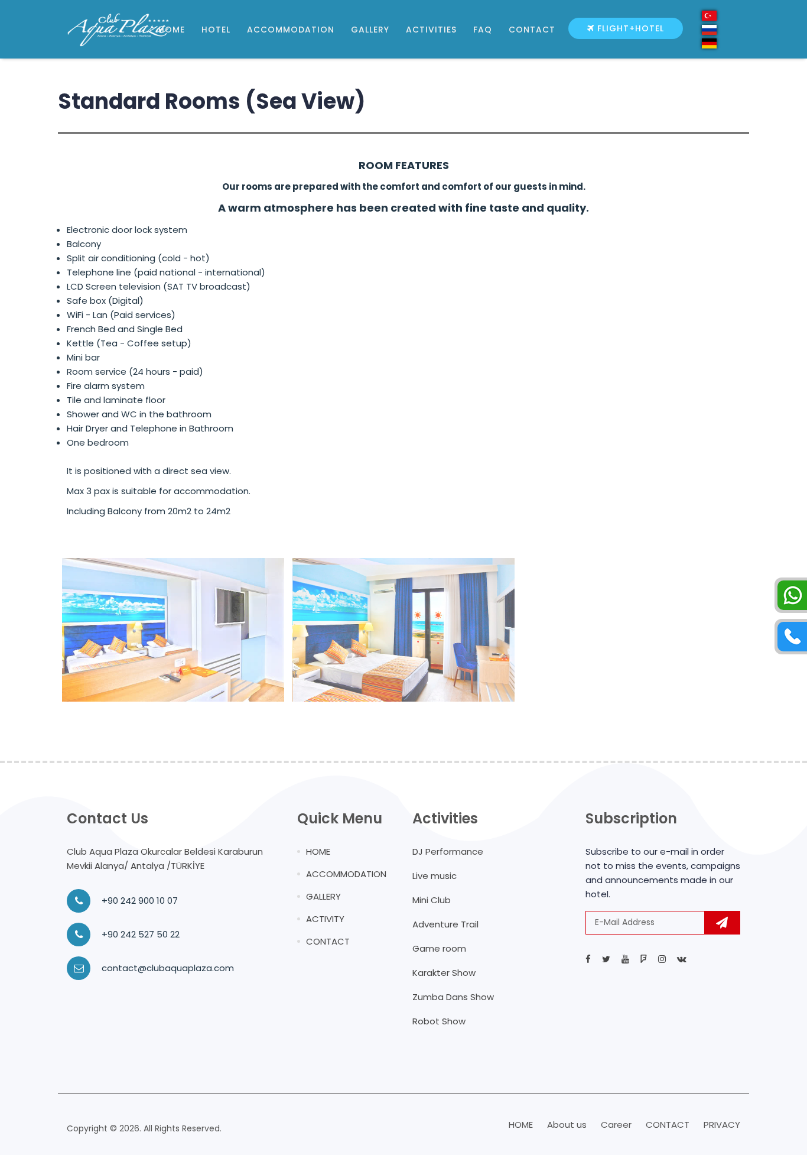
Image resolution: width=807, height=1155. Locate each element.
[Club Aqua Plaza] (87, 29)
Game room (439, 948)
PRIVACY (722, 1124)
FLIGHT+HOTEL (629, 28)
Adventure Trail (445, 924)
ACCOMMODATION (290, 29)
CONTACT (532, 29)
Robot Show (439, 1021)
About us (567, 1124)
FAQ (482, 29)
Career (616, 1124)
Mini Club (431, 900)
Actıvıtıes (431, 29)
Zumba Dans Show (453, 997)
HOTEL (215, 29)
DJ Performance (447, 851)
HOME (171, 29)
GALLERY (370, 29)
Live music (434, 876)
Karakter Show (444, 972)
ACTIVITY (325, 919)
